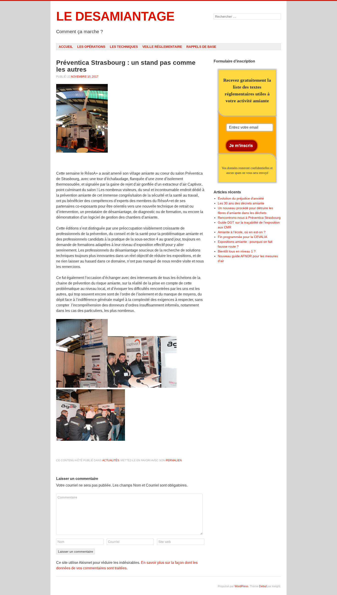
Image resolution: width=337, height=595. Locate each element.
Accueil (66, 47)
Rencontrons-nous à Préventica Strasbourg (249, 217)
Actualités (110, 460)
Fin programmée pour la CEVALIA (242, 237)
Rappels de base (201, 47)
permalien (174, 460)
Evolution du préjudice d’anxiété (241, 198)
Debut (263, 586)
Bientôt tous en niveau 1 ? (237, 251)
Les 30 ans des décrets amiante (241, 203)
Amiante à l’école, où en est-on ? (241, 232)
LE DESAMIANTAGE (115, 16)
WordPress (241, 586)
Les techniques (124, 47)
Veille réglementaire (162, 47)
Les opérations (91, 47)
